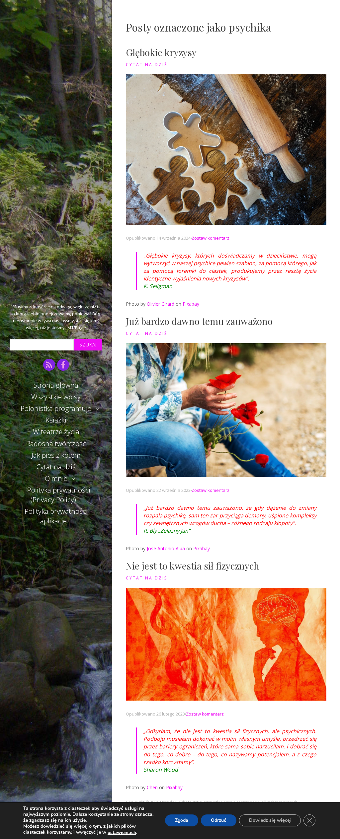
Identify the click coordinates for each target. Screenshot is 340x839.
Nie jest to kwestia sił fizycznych (192, 566)
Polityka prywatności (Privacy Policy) (58, 494)
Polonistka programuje (56, 408)
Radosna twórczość (56, 443)
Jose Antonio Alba (166, 548)
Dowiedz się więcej (270, 820)
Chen (152, 787)
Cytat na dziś (56, 466)
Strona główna (56, 385)
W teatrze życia (56, 431)
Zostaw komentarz (210, 238)
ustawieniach (122, 833)
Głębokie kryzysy (161, 52)
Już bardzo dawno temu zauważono (199, 321)
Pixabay (191, 304)
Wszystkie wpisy (56, 396)
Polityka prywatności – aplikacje (59, 515)
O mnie (56, 478)
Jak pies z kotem (56, 455)
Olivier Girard (160, 304)
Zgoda (181, 820)
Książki (55, 419)
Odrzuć (218, 820)
